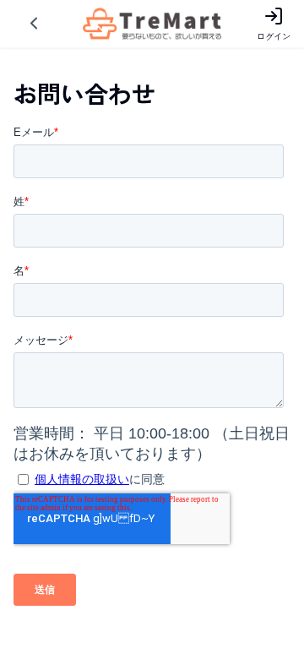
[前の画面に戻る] (33, 23)
